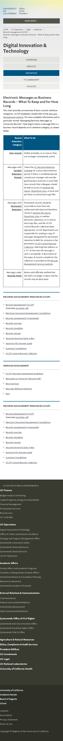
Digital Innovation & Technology (15, 529)
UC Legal (5, 659)
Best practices (12, 383)
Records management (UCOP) (15, 32)
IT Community (31, 79)
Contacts (4, 711)
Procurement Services (10, 508)
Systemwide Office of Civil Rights (17, 618)
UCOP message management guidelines (24, 373)
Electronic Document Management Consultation (28, 313)
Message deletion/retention (19, 388)
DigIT (28, 29)
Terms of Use (6, 724)
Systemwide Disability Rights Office (17, 628)
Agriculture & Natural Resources (17, 639)
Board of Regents (8, 699)
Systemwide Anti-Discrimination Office (18, 623)
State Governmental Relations (14, 611)
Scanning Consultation (16, 348)
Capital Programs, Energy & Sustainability (19, 500)
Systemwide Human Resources (14, 547)
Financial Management (10, 504)
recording (20, 308)
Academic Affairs (9, 563)
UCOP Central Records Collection (21, 353)
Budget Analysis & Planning (13, 495)
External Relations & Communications (19, 593)
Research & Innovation (10, 581)
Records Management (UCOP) (20, 304)
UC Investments (8, 654)
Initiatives (38, 29)
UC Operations (17, 29)
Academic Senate (8, 694)
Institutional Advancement (12, 606)
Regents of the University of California (30, 731)
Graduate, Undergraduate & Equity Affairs (19, 572)
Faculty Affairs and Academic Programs (18, 568)
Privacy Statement (8, 719)
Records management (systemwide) (22, 318)
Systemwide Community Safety (15, 542)
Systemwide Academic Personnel (15, 585)
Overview (31, 59)
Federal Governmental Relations (15, 602)
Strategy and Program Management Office (20, 538)
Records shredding (14, 328)
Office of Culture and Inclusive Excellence (19, 534)
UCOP (5, 29)
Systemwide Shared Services (13, 551)
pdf (26, 308)
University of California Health (16, 668)
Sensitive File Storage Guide (19, 343)
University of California (11, 690)
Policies (31, 86)
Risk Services (6, 513)
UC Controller (6, 517)
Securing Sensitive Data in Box (20, 338)
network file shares (42, 213)
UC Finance (6, 490)
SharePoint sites (39, 191)
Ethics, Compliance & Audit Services (18, 644)
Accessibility (6, 715)
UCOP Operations (8, 556)
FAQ (8, 393)
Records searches (14, 323)
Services (31, 66)
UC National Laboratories (13, 663)
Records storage (13, 333)
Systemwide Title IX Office (12, 632)
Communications (8, 598)
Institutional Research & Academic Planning (20, 577)
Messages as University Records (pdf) (23, 378)
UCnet (3, 703)
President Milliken (9, 649)
